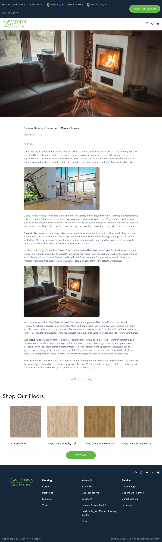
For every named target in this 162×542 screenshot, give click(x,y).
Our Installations (90, 492)
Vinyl (45, 505)
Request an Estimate (145, 8)
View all (81, 455)
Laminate (47, 499)
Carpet (27, 339)
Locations (87, 499)
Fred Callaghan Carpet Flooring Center (99, 513)
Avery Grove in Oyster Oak (136, 443)
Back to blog (83, 379)
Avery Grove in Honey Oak (99, 443)
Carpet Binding (130, 499)
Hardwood (47, 492)
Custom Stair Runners (133, 492)
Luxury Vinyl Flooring (35, 215)
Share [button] (30, 144)
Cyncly (123, 539)
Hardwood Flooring (34, 250)
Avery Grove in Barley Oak (62, 443)
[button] (146, 23)
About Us (87, 486)
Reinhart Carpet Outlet (94, 505)
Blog (84, 521)
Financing (127, 505)
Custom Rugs (129, 486)
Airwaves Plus (18, 443)
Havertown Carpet (31, 539)
